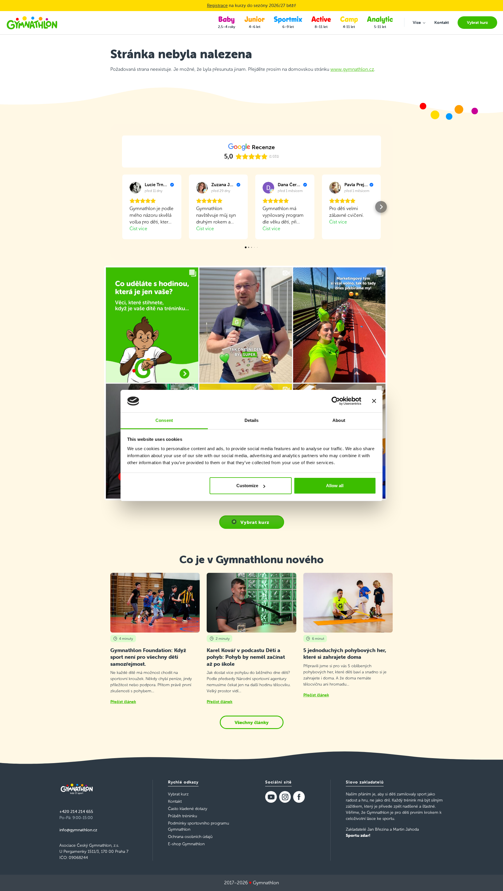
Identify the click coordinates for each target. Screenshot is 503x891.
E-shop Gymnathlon (186, 844)
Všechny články (252, 722)
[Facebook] (299, 797)
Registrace (217, 5)
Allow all (334, 485)
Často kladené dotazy (187, 809)
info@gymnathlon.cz (78, 829)
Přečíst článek (123, 701)
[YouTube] (271, 797)
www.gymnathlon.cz (352, 69)
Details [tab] (252, 420)
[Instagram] (285, 797)
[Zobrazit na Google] (135, 187)
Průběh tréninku (182, 816)
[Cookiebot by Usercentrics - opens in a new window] (335, 401)
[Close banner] (374, 401)
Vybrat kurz (254, 522)
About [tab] (338, 420)
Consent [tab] (164, 420)
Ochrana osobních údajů (190, 836)
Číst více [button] (138, 228)
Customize (247, 485)
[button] (122, 207)
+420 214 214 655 (76, 811)
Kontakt (175, 801)
